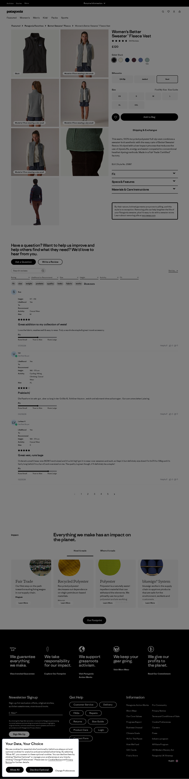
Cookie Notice (55, 759)
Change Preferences (65, 770)
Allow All (15, 769)
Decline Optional (39, 769)
